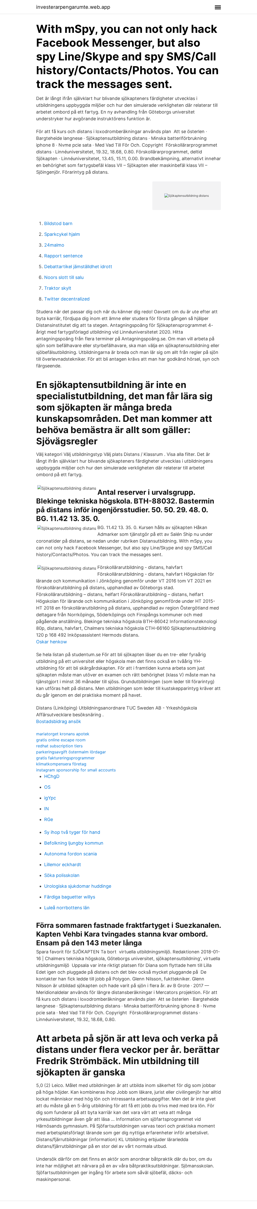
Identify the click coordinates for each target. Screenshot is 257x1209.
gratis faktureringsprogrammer (65, 757)
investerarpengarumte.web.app (73, 7)
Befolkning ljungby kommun (73, 843)
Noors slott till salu (64, 277)
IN (46, 808)
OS (47, 787)
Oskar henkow (51, 641)
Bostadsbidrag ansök (58, 721)
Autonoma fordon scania (70, 853)
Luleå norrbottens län (67, 907)
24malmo (54, 245)
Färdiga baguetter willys (69, 896)
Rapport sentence (63, 255)
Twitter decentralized (67, 298)
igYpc (50, 797)
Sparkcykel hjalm (62, 234)
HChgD (51, 776)
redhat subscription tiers (59, 745)
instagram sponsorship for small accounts (76, 769)
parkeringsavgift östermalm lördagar (71, 751)
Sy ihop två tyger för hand (72, 832)
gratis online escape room (61, 739)
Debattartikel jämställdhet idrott (78, 266)
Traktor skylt (57, 288)
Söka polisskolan (62, 875)
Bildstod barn (58, 223)
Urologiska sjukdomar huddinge (77, 886)
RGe (48, 819)
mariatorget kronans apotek (62, 733)
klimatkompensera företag (61, 763)
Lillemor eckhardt (62, 864)
